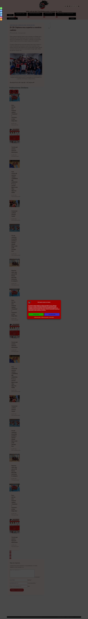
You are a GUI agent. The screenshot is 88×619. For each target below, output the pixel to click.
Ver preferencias (52, 314)
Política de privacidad (45, 317)
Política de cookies (37, 317)
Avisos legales (51, 317)
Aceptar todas (36, 314)
